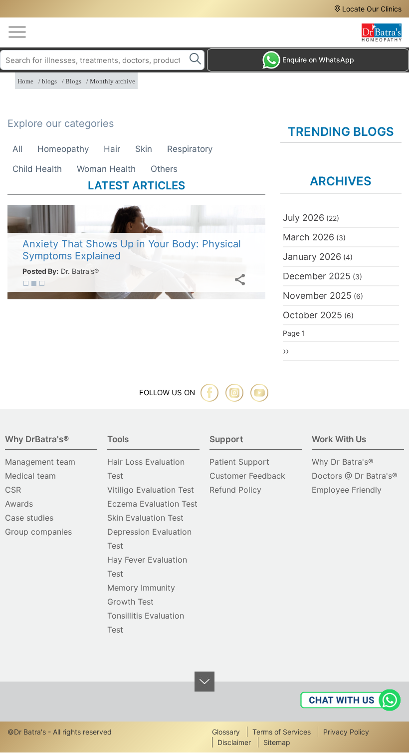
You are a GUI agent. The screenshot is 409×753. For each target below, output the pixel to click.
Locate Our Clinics (372, 8)
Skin (143, 149)
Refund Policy (235, 490)
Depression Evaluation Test (149, 539)
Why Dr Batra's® (343, 462)
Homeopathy (63, 149)
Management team (40, 462)
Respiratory (189, 149)
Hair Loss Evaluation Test (146, 469)
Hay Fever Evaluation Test (147, 567)
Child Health (37, 169)
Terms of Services (281, 732)
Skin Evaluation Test (145, 518)
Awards (19, 504)
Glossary (226, 732)
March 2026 (308, 237)
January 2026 (312, 256)
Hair (112, 149)
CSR (13, 490)
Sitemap (276, 742)
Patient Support (239, 462)
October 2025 (312, 315)
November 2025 (317, 295)
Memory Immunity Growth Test (141, 595)
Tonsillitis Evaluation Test (145, 623)
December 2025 (317, 276)
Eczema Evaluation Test (152, 504)
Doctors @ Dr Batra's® (355, 476)
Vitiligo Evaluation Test (150, 490)
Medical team (30, 476)
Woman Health (106, 169)
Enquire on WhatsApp (318, 59)
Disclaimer (234, 742)
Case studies (29, 518)
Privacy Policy (346, 732)
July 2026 (303, 217)
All (17, 149)
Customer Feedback (247, 476)
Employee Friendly (347, 490)
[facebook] (209, 393)
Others (164, 169)
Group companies (38, 532)
